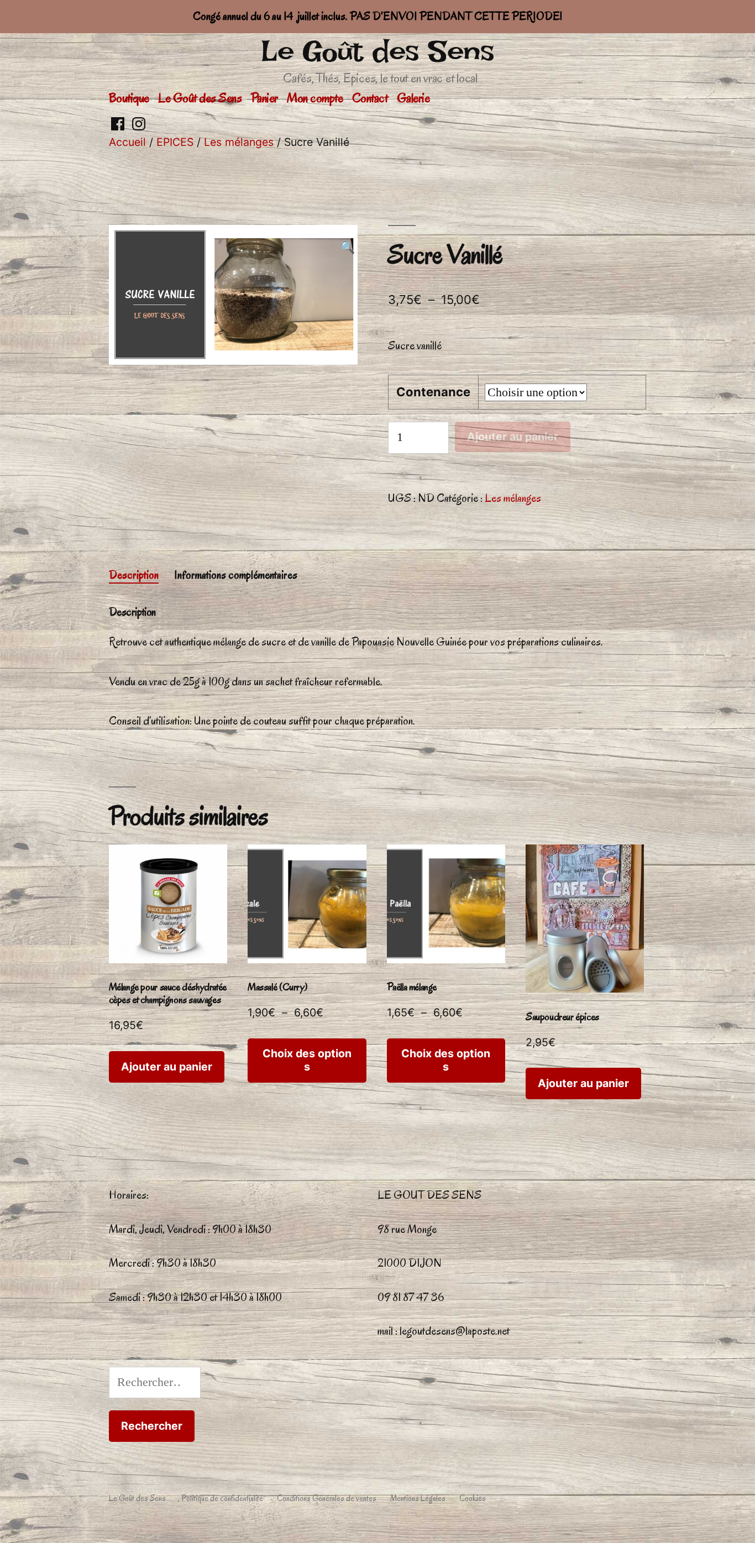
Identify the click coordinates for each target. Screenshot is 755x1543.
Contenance (433, 392)
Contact (370, 98)
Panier (264, 98)
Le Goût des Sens (377, 51)
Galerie (413, 98)
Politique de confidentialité (222, 1498)
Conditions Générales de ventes (326, 1498)
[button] (347, 248)
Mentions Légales (417, 1498)
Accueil (127, 142)
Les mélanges (239, 142)
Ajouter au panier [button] (166, 1066)
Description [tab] (134, 574)
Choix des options (307, 1060)
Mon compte (315, 98)
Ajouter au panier (512, 436)
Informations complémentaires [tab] (235, 574)
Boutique (129, 98)
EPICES (174, 142)
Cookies (472, 1498)
